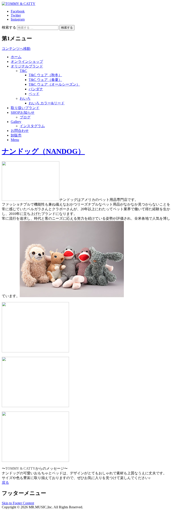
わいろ (25, 98)
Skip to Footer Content (18, 503)
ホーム (16, 57)
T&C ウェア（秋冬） (45, 75)
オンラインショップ (27, 61)
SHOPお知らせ (22, 112)
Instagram (18, 19)
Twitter (16, 15)
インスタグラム (32, 126)
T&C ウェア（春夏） (45, 80)
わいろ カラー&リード (46, 103)
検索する (9, 27)
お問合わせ (20, 130)
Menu (15, 140)
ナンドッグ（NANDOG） (43, 151)
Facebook (18, 11)
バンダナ (36, 89)
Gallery (16, 122)
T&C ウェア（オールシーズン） (54, 84)
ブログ (25, 117)
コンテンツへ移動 (16, 48)
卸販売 (16, 135)
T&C (23, 71)
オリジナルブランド (27, 66)
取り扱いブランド (25, 108)
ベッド (34, 94)
